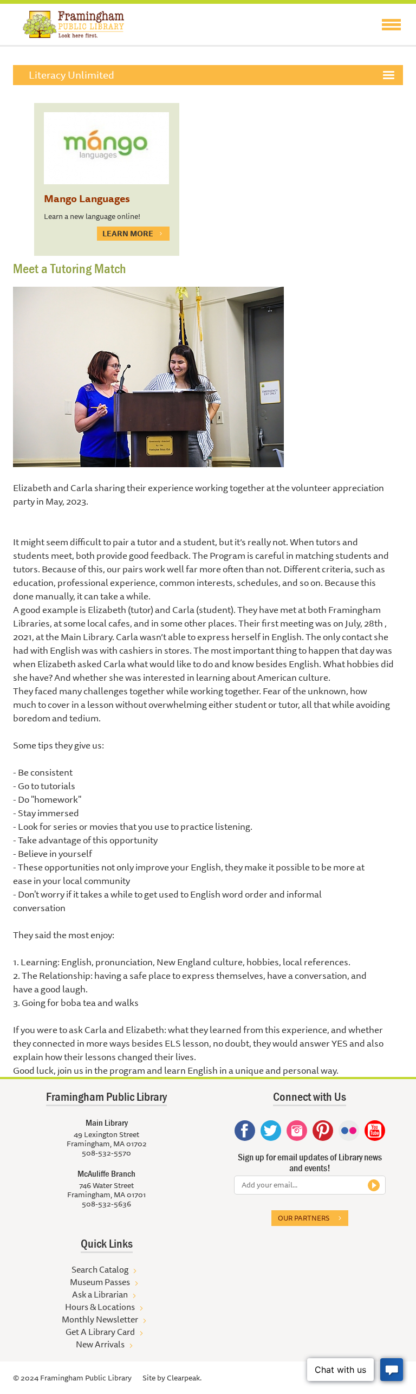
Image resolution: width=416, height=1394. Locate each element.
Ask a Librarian (100, 1294)
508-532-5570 (106, 1153)
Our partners (303, 1217)
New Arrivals (100, 1344)
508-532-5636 (106, 1204)
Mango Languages (87, 198)
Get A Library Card (100, 1332)
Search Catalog (100, 1269)
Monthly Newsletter (100, 1319)
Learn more (127, 234)
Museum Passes (100, 1282)
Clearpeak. (184, 1378)
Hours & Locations (100, 1307)
